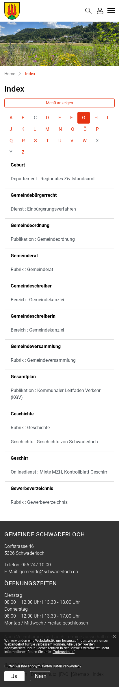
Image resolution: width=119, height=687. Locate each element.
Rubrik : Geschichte (30, 427)
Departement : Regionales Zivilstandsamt (53, 178)
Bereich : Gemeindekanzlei (37, 299)
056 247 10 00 (36, 564)
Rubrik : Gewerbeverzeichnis (39, 502)
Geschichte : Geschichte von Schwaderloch (54, 441)
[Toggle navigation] (110, 11)
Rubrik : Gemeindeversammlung (43, 360)
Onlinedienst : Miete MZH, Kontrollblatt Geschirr (59, 472)
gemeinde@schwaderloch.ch (48, 571)
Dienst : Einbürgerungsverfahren (43, 209)
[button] (88, 10)
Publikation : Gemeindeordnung (43, 239)
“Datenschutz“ (64, 652)
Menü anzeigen (59, 103)
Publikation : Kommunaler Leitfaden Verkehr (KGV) (56, 394)
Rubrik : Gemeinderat (32, 269)
